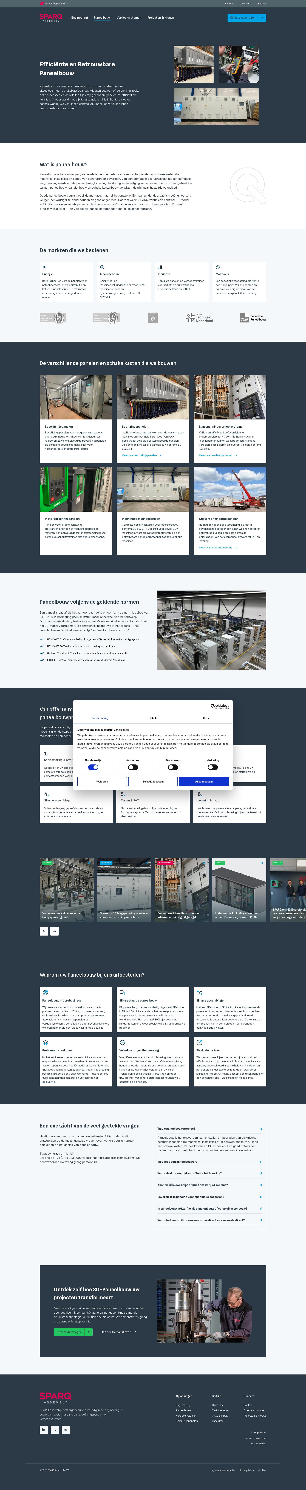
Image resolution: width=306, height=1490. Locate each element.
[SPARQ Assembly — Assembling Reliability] (54, 3)
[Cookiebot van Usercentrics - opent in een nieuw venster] (213, 706)
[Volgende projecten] (54, 931)
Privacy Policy (247, 1470)
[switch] (133, 767)
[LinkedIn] (44, 1430)
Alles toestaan (204, 781)
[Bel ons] (55, 1430)
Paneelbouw (102, 17)
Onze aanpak (220, 1415)
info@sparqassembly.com (117, 1158)
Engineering (79, 17)
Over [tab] (206, 718)
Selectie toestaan (153, 781)
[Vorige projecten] (44, 931)
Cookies (262, 1470)
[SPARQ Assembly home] (51, 18)
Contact (229, 3)
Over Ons (245, 3)
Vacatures (261, 3)
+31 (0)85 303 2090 (68, 1158)
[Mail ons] (66, 1430)
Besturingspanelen (187, 1420)
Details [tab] (153, 718)
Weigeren (102, 781)
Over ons (217, 1404)
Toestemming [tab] (99, 718)
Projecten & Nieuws (161, 17)
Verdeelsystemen (129, 17)
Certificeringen (220, 1410)
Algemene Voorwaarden (223, 1470)
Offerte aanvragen (254, 1410)
